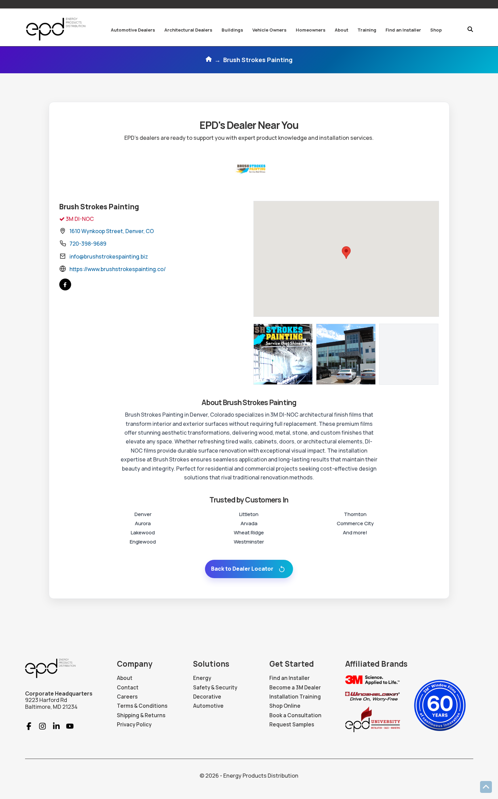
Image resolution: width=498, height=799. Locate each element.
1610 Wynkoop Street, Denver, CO (111, 231)
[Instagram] (39, 726)
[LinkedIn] (53, 726)
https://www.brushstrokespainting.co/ (117, 269)
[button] (133, 30)
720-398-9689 (87, 243)
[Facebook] (65, 284)
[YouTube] (67, 726)
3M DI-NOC (79, 219)
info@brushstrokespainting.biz (108, 256)
